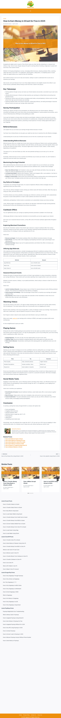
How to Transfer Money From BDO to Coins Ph (14, 546)
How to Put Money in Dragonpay (10, 598)
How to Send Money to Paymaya (11, 640)
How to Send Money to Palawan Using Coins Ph (14, 543)
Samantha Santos (8, 23)
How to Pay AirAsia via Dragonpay (11, 579)
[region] (45, 709)
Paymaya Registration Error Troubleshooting (13, 611)
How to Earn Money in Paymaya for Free (15, 440)
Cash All (28, 717)
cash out (15, 318)
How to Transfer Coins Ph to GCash (11, 540)
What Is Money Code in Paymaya (11, 614)
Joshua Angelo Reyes (9, 487)
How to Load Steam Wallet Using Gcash (12, 514)
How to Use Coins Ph (8, 562)
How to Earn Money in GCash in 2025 (14, 443)
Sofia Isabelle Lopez (49, 485)
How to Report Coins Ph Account (11, 569)
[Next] (58, 479)
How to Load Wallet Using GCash (11, 533)
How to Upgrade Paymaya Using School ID (13, 618)
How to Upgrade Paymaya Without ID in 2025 (14, 624)
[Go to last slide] (3, 479)
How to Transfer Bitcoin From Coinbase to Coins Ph (15, 556)
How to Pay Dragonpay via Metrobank (12, 588)
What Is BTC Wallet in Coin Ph (10, 565)
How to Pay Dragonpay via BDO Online (12, 585)
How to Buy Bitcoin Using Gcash (10, 510)
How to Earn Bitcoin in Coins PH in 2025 (15, 442)
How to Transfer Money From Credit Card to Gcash (15, 517)
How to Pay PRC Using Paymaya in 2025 (12, 627)
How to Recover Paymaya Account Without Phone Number (17, 637)
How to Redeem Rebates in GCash (13, 447)
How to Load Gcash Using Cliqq (10, 530)
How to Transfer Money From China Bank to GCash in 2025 (10, 483)
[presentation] (10, 473)
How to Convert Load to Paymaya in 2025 (13, 634)
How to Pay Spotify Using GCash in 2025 (50, 455)
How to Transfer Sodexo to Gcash (11, 504)
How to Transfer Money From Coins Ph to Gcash (14, 527)
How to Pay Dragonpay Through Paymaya (13, 575)
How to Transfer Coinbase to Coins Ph (12, 559)
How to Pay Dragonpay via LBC (10, 601)
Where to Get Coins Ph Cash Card (11, 549)
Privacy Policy (26, 715)
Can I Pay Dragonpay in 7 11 (9, 582)
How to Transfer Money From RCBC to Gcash (14, 520)
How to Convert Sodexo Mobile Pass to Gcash (14, 523)
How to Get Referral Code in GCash (14, 438)
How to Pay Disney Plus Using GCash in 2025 (12, 455)
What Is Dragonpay (7, 595)
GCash (4, 18)
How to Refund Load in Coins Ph (11, 553)
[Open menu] (30, 11)
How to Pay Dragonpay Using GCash (12, 604)
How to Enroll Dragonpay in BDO (10, 591)
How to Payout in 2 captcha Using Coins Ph (16, 445)
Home (20, 715)
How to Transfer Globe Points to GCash (12, 507)
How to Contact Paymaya (9, 630)
